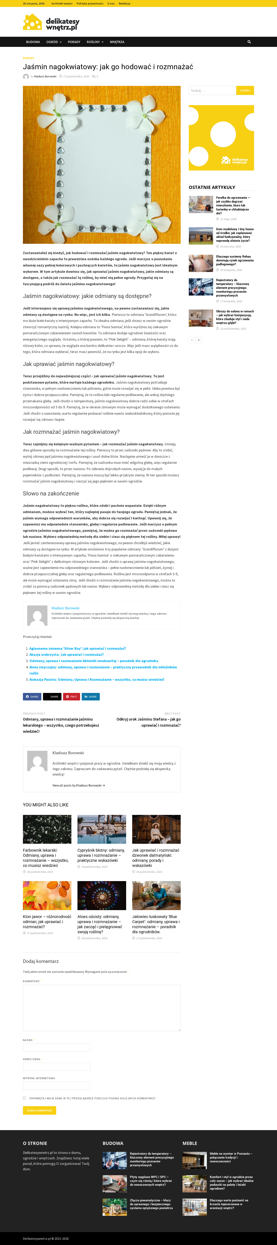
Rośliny (93, 42)
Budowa (33, 42)
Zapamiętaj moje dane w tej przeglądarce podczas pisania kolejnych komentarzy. (92, 1098)
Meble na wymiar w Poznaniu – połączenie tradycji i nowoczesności (231, 1157)
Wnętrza (117, 42)
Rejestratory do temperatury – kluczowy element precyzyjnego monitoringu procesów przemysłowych (232, 287)
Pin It (74, 696)
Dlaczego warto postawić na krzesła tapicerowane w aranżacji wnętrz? (229, 1204)
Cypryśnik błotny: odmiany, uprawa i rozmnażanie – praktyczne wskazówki (101, 855)
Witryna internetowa (39, 1078)
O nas (111, 3)
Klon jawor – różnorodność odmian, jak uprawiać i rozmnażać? (47, 921)
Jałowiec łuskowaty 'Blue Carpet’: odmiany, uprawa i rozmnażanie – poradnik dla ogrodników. (156, 924)
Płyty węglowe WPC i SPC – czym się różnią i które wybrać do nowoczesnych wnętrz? (151, 1181)
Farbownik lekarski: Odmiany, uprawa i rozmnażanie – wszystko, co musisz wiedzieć (46, 858)
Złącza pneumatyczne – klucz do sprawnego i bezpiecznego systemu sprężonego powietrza (151, 1204)
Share (34, 696)
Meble (190, 1143)
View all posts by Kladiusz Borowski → (79, 785)
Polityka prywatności (90, 3)
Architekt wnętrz (62, 3)
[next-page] (199, 340)
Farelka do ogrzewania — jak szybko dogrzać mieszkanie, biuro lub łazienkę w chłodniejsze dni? (233, 205)
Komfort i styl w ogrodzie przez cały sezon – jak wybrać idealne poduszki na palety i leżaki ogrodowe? (231, 1182)
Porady (74, 42)
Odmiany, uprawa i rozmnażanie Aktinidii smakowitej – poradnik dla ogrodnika (93, 660)
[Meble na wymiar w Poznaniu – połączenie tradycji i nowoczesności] (195, 1154)
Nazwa (29, 1040)
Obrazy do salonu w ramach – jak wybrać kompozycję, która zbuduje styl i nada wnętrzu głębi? (235, 317)
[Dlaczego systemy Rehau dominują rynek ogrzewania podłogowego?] (201, 257)
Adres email (33, 1059)
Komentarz (32, 981)
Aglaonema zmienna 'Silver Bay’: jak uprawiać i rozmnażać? (77, 648)
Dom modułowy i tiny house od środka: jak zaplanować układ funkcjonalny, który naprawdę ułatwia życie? (235, 235)
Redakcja (124, 3)
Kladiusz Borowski (45, 76)
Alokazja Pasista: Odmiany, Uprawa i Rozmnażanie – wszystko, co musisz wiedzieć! (96, 679)
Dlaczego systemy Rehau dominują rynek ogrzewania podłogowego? (235, 260)
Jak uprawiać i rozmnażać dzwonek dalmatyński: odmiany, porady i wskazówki (155, 858)
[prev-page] (192, 340)
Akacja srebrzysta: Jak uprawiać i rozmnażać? (66, 654)
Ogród (52, 42)
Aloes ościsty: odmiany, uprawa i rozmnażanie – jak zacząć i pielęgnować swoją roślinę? (99, 924)
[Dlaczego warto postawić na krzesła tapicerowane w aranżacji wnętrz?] (195, 1201)
